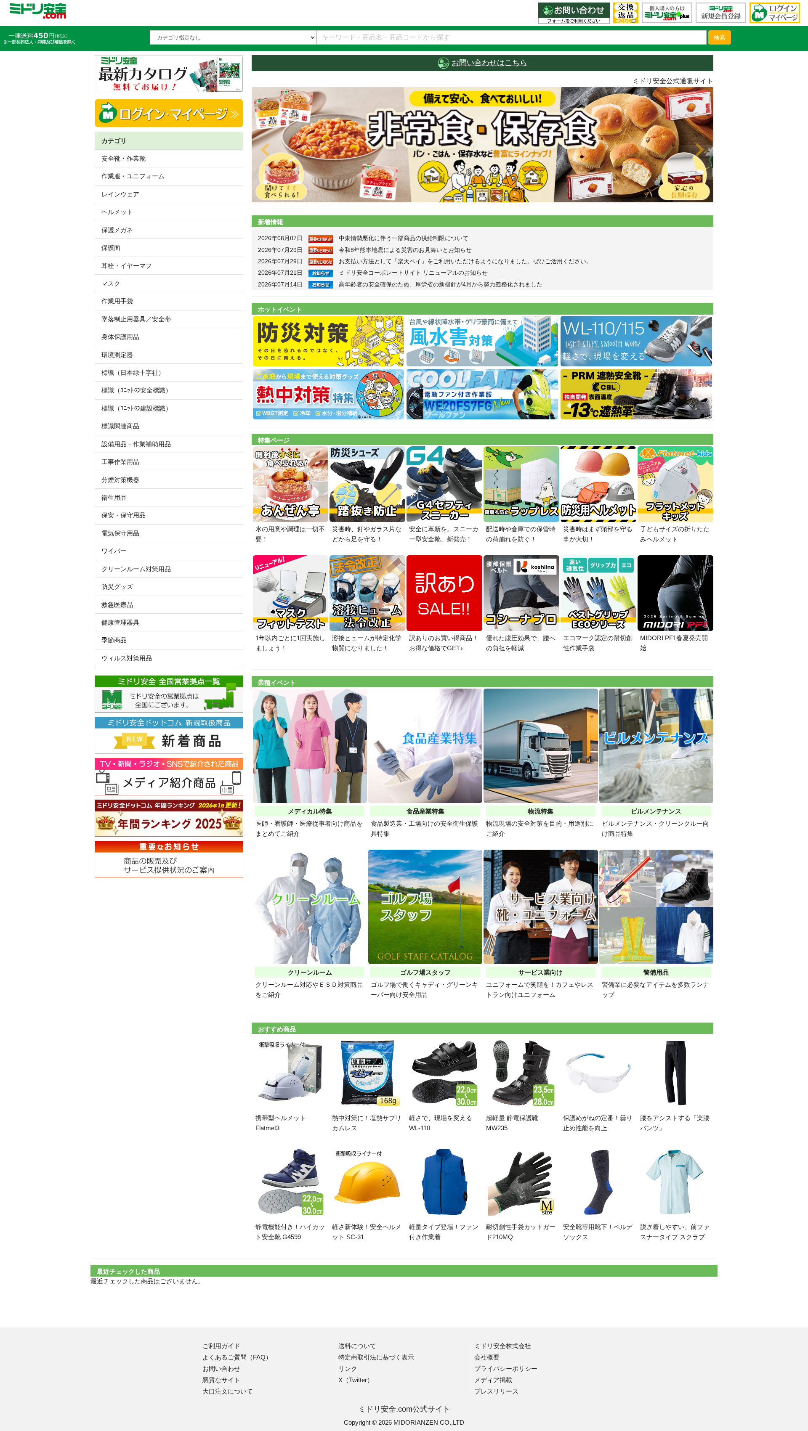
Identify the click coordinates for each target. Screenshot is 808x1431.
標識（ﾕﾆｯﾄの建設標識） (136, 408)
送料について (357, 1345)
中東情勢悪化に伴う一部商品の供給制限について (403, 238)
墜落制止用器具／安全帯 (136, 319)
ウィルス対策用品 (126, 658)
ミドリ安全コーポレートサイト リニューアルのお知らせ (413, 272)
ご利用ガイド (221, 1345)
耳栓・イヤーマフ (126, 265)
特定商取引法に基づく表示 (376, 1357)
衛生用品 (114, 497)
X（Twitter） (355, 1379)
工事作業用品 (120, 461)
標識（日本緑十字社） (133, 372)
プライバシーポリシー (505, 1368)
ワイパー (114, 550)
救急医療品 (117, 604)
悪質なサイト (221, 1379)
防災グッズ (117, 586)
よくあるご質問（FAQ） (237, 1357)
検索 (720, 37)
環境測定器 (117, 354)
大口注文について (227, 1391)
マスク (110, 283)
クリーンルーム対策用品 (136, 568)
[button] (286, 144)
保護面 (110, 247)
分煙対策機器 (120, 479)
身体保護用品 (120, 336)
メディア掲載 (493, 1379)
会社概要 (487, 1357)
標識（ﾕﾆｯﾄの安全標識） (136, 390)
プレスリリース (496, 1391)
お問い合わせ (221, 1368)
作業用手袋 (117, 301)
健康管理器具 (120, 622)
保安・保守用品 (123, 515)
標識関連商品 (120, 425)
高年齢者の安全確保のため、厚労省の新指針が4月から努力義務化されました (440, 284)
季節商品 (114, 640)
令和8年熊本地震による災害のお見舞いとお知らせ (405, 249)
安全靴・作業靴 (123, 158)
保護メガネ (117, 229)
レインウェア (120, 194)
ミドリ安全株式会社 (502, 1345)
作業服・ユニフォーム (133, 176)
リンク (347, 1368)
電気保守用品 (120, 533)
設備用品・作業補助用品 (136, 444)
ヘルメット (117, 211)
